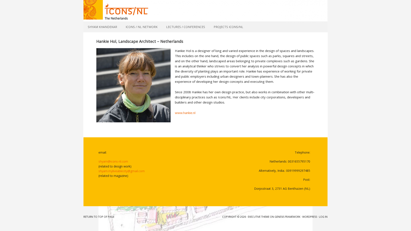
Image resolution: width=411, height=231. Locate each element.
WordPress (309, 217)
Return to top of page (98, 217)
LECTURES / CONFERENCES (185, 27)
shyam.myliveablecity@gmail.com (121, 171)
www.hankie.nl (185, 113)
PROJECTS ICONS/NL (228, 27)
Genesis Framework (287, 217)
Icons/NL (205, 10)
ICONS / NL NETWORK (142, 27)
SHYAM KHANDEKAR (102, 27)
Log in (323, 217)
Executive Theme (258, 217)
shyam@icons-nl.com (113, 161)
